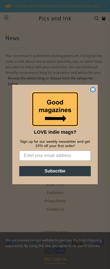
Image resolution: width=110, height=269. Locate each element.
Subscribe (55, 171)
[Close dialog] (93, 89)
